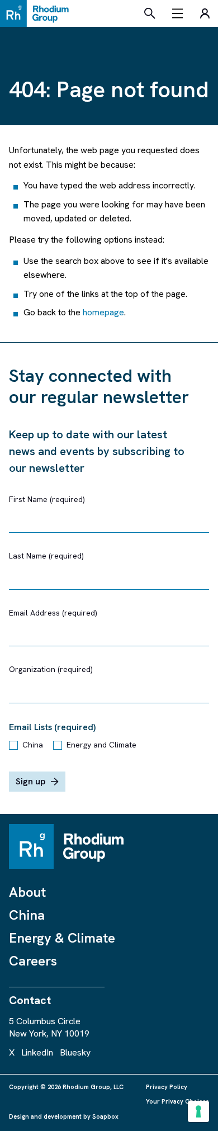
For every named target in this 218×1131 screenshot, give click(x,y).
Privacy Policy (166, 1087)
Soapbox (105, 1116)
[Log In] (204, 13)
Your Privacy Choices (177, 1101)
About (27, 892)
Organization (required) (51, 669)
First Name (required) (47, 499)
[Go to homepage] (37, 13)
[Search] (149, 13)
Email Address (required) (53, 613)
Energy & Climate (62, 938)
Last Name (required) (46, 556)
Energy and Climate (101, 745)
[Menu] (177, 13)
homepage (103, 312)
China (32, 745)
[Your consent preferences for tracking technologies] (198, 1111)
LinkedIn (37, 1052)
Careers (33, 960)
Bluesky (75, 1052)
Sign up (30, 781)
